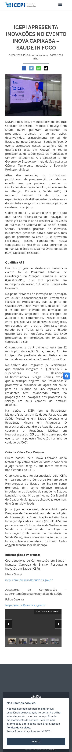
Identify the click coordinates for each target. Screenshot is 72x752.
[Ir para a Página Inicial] (20, 6)
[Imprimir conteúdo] (46, 68)
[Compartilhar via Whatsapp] (38, 68)
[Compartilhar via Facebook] (24, 68)
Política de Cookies (18, 727)
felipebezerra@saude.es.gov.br (25, 605)
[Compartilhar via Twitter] (31, 68)
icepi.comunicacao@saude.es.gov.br (29, 580)
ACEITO (36, 741)
